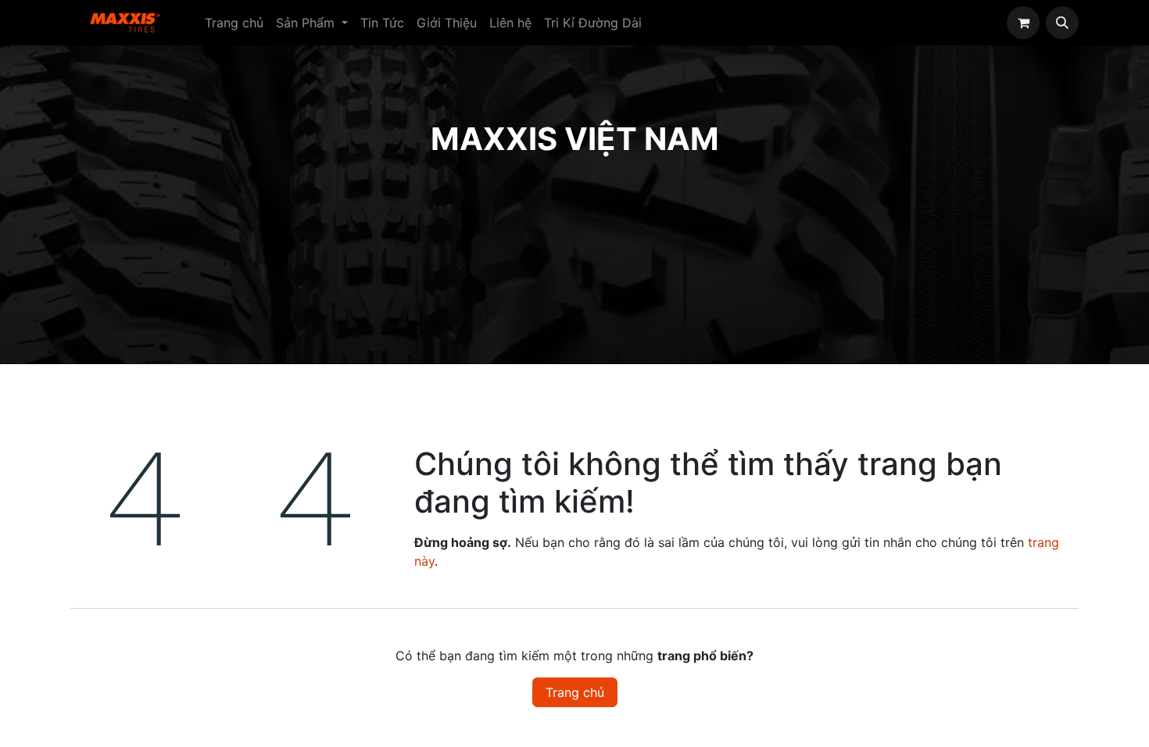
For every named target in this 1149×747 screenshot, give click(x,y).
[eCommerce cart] (1023, 22)
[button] (1062, 22)
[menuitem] (234, 22)
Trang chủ (575, 692)
